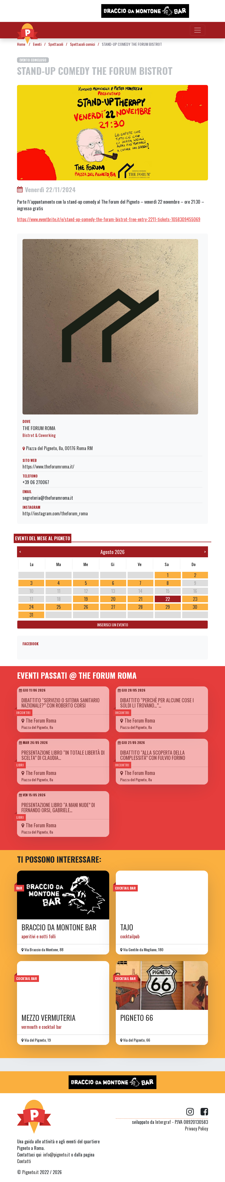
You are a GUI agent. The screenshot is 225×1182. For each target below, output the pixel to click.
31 (31, 615)
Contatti (24, 1161)
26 (86, 607)
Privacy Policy (196, 1128)
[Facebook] (204, 1111)
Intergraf (163, 1122)
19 (86, 599)
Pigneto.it (30, 1172)
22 (167, 599)
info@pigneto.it (56, 1154)
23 (195, 599)
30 (195, 607)
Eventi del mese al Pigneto (42, 538)
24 (31, 607)
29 (167, 607)
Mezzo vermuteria (48, 1017)
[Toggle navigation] (197, 30)
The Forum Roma (38, 427)
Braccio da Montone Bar (58, 927)
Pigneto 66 (136, 1017)
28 (140, 607)
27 (113, 607)
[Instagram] (193, 1111)
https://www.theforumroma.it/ (48, 466)
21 (140, 599)
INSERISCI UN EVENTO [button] (112, 624)
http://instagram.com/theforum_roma (55, 513)
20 (113, 599)
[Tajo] (162, 895)
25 (59, 607)
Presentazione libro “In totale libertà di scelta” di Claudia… (63, 755)
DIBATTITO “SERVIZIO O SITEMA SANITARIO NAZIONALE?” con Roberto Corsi (60, 703)
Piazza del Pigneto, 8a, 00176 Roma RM (59, 448)
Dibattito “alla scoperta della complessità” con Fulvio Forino (152, 755)
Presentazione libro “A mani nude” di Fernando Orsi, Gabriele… (58, 807)
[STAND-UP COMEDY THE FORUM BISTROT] (112, 132)
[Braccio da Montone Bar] (63, 895)
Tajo (126, 927)
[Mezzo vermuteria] (63, 985)
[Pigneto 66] (162, 985)
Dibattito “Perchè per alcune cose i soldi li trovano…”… (157, 703)
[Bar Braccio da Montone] (145, 11)
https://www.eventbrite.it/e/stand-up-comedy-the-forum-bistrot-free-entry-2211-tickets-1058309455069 (108, 219)
